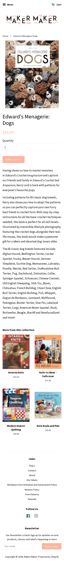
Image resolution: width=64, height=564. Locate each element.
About (32, 475)
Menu (10, 4)
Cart (58, 4)
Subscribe (52, 546)
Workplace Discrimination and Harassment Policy (32, 484)
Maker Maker (30, 556)
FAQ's (32, 465)
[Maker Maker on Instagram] (36, 516)
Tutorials (32, 499)
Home (5, 36)
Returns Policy (32, 489)
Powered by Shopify (48, 556)
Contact (32, 470)
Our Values (32, 479)
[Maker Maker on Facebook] (28, 516)
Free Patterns (32, 494)
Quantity (8, 140)
